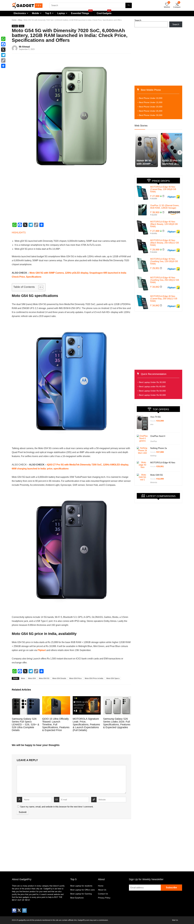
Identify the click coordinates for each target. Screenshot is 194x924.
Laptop (61, 13)
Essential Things (80, 13)
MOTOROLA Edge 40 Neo (162, 462)
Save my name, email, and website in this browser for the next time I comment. (56, 806)
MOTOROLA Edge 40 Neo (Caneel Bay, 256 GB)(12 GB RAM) (163, 298)
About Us (102, 890)
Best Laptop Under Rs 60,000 (152, 395)
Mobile (35, 13)
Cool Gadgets (104, 13)
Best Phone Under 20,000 (150, 107)
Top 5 (48, 13)
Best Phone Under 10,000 (150, 98)
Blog (20, 20)
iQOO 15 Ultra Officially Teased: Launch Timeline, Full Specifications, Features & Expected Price (55, 724)
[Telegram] (3, 55)
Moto (23, 678)
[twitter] (19, 910)
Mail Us (175, 920)
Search (137, 20)
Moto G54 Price (75, 678)
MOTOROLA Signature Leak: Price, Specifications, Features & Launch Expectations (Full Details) (86, 724)
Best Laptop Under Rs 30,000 (152, 382)
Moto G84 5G (156, 475)
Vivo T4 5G (155, 417)
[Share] (3, 66)
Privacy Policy (104, 898)
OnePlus (153, 441)
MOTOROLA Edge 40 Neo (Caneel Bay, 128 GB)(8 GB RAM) (163, 189)
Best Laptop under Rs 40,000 (152, 386)
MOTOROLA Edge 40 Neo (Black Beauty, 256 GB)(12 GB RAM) (164, 242)
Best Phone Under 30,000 (150, 115)
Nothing (153, 456)
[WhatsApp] (3, 39)
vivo (151, 424)
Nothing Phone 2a (158, 448)
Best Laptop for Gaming (81, 894)
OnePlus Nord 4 (157, 436)
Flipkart (42, 650)
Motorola (153, 482)
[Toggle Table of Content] (39, 287)
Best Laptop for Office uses (82, 890)
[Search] (128, 5)
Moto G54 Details (59, 678)
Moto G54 (32, 678)
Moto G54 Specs (113, 678)
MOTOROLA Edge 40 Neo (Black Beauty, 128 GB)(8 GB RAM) (164, 224)
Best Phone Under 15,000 (150, 102)
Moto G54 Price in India (94, 678)
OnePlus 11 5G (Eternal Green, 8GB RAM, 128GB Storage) (164, 206)
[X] (3, 49)
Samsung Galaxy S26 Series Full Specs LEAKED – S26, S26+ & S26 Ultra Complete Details (25, 724)
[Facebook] (14, 910)
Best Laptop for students (81, 886)
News (21, 26)
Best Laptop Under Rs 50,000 (152, 391)
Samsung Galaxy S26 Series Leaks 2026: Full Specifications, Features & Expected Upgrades (116, 723)
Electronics (20, 13)
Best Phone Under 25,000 (150, 111)
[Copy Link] (3, 60)
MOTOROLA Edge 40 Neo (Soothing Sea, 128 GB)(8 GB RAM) (164, 261)
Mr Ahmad (24, 47)
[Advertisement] (71, 200)
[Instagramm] (24, 910)
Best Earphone (77, 898)
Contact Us (103, 894)
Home (14, 20)
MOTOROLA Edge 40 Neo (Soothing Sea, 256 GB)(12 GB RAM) (164, 280)
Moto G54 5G (44, 678)
